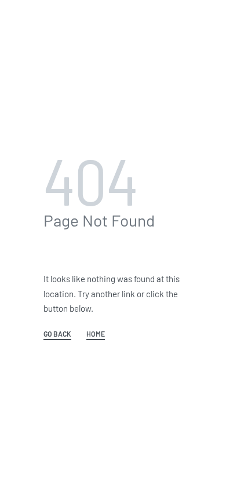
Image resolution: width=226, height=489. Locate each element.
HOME (95, 334)
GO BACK (57, 334)
